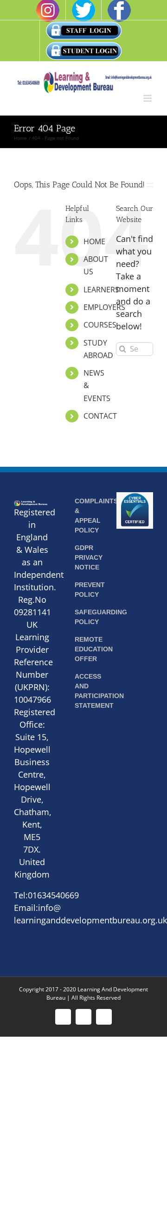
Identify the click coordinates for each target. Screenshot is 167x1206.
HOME (94, 241)
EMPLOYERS (104, 307)
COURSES (100, 325)
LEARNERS (101, 289)
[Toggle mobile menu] (148, 98)
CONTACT (100, 416)
